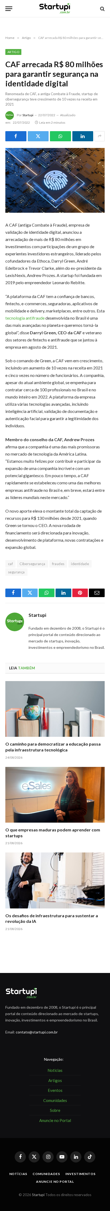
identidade (80, 564)
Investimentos (80, 1174)
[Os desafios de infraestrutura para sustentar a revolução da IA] (55, 880)
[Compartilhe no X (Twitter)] (38, 136)
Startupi (27, 115)
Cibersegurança (32, 564)
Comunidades (46, 1174)
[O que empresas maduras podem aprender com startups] (55, 795)
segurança (16, 572)
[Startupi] (55, 8)
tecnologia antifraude (25, 317)
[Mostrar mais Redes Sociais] (100, 136)
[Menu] (8, 9)
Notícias (18, 1174)
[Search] (102, 9)
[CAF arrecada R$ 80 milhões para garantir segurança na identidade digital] (55, 180)
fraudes (58, 564)
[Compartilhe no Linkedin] (82, 136)
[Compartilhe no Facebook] (15, 136)
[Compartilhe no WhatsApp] (60, 136)
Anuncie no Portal (55, 1182)
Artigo (13, 52)
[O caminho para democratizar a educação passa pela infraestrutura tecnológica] (55, 709)
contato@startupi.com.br (37, 1032)
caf (10, 564)
